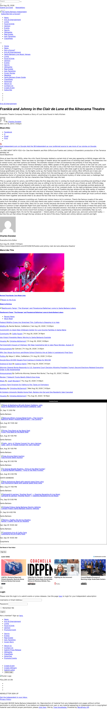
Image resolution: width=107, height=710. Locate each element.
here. (21, 616)
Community (5, 334)
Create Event (9, 88)
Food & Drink (9, 24)
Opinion (7, 26)
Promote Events (10, 658)
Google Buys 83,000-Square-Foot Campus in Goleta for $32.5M (25, 360)
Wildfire (3, 326)
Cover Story (9, 642)
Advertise (8, 81)
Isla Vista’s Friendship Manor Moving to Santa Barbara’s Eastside (25, 337)
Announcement (6, 349)
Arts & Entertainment (12, 20)
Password (4, 604)
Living (6, 22)
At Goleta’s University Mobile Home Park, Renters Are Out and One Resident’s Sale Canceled (36, 392)
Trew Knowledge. (60, 707)
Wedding (7, 75)
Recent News (9, 316)
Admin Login (9, 672)
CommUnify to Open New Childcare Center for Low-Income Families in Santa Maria (33, 330)
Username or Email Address (11, 600)
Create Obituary (10, 668)
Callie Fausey (17, 334)
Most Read (8, 319)
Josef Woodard (14, 381)
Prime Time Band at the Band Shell (14, 432)
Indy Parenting (10, 36)
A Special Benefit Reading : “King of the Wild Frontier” (22, 470)
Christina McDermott (18, 341)
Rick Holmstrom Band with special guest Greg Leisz (21, 483)
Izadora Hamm (21, 364)
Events (7, 28)
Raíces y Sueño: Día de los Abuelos (15, 521)
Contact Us (8, 86)
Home (6, 46)
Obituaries (8, 32)
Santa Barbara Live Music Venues (17, 54)
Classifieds (8, 38)
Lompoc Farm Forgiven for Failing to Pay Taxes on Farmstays (24, 385)
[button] (13, 572)
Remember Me (8, 608)
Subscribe (5, 14)
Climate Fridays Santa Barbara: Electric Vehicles (20, 508)
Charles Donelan (14, 122)
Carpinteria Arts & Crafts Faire (13, 534)
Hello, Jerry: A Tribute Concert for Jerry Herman (20, 445)
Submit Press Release (12, 650)
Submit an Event (6, 7)
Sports (7, 30)
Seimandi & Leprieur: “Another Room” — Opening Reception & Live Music (30, 496)
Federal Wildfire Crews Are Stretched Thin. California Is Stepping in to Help (29, 322)
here (60, 596)
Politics (3, 356)
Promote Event (10, 630)
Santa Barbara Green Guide (15, 77)
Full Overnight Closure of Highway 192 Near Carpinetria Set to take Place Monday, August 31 (37, 345)
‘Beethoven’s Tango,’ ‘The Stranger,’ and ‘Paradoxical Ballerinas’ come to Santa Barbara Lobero (31, 312)
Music (2, 381)
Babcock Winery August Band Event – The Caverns (21, 419)
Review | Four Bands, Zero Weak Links (13, 295)
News (6, 18)
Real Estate (8, 34)
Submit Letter (9, 670)
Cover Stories (9, 73)
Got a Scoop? (14, 14)
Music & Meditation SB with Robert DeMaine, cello (21, 407)
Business (3, 388)
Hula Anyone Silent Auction (12, 457)
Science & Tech (6, 364)
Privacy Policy (5, 699)
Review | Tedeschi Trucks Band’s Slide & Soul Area (20, 377)
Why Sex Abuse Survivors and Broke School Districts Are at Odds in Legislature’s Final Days (36, 352)
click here (42, 707)
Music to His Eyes (6, 304)
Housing (3, 341)
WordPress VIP (83, 707)
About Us (8, 84)
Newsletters (20, 7)
